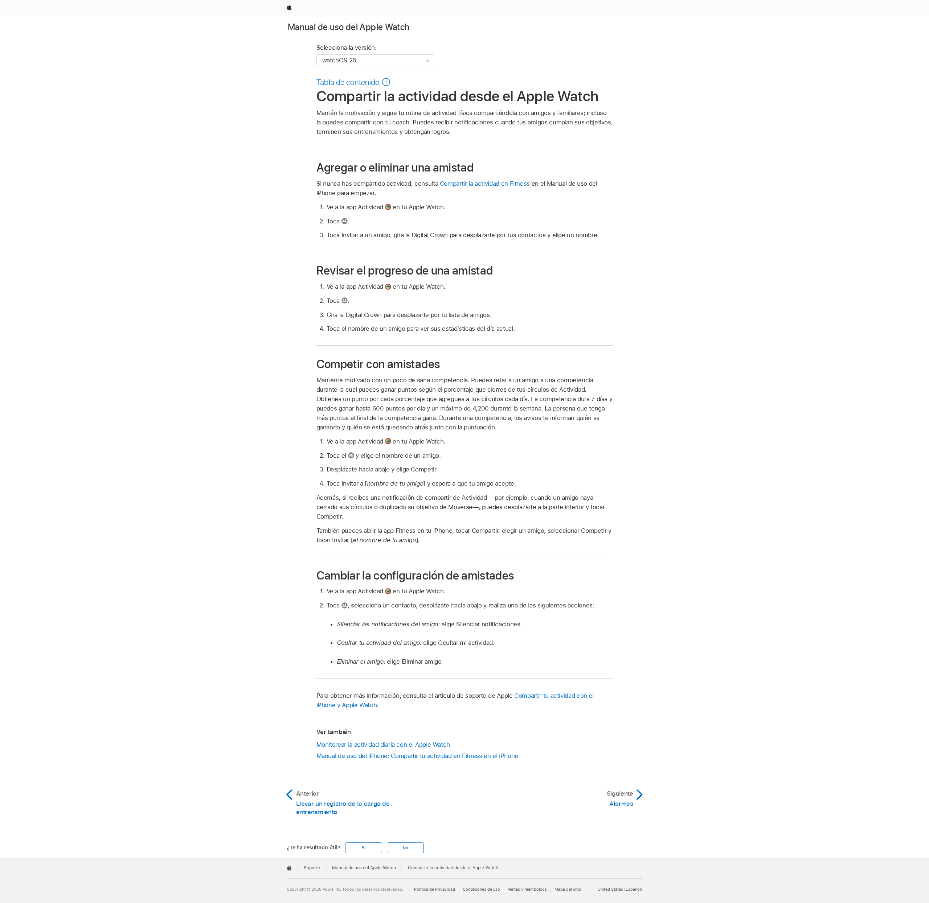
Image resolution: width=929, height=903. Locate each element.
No (405, 847)
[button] (353, 82)
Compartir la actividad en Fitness (485, 183)
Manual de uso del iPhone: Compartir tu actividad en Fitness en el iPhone (417, 755)
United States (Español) (620, 889)
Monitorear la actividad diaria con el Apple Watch (383, 744)
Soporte (312, 867)
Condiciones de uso (481, 889)
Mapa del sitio (567, 889)
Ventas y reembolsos (527, 889)
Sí (364, 847)
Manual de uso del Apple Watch (348, 27)
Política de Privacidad (434, 889)
